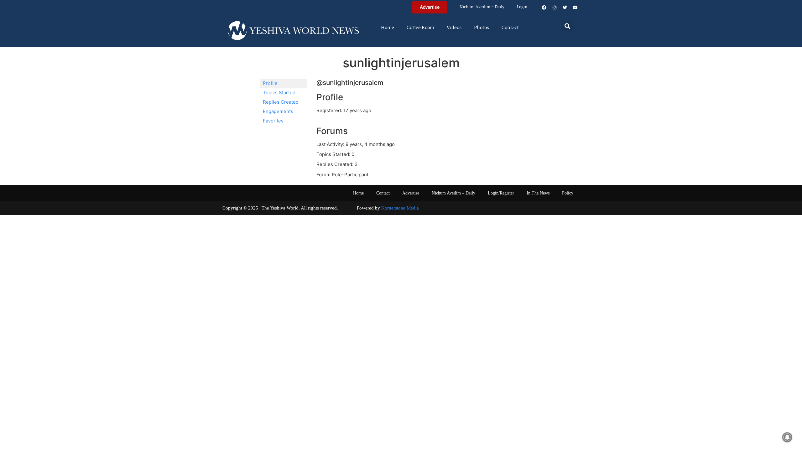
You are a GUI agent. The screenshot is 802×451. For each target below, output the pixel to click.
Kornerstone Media (400, 207)
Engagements (278, 111)
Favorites (273, 121)
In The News (538, 193)
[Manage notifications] (787, 437)
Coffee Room (420, 28)
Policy (567, 193)
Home (387, 28)
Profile (270, 83)
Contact (510, 28)
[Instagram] (554, 7)
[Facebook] (544, 7)
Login (522, 7)
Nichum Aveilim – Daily (482, 7)
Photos (481, 28)
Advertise (410, 193)
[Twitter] (564, 7)
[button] (567, 26)
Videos (454, 28)
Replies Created (281, 102)
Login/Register (501, 193)
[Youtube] (575, 7)
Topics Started (279, 93)
